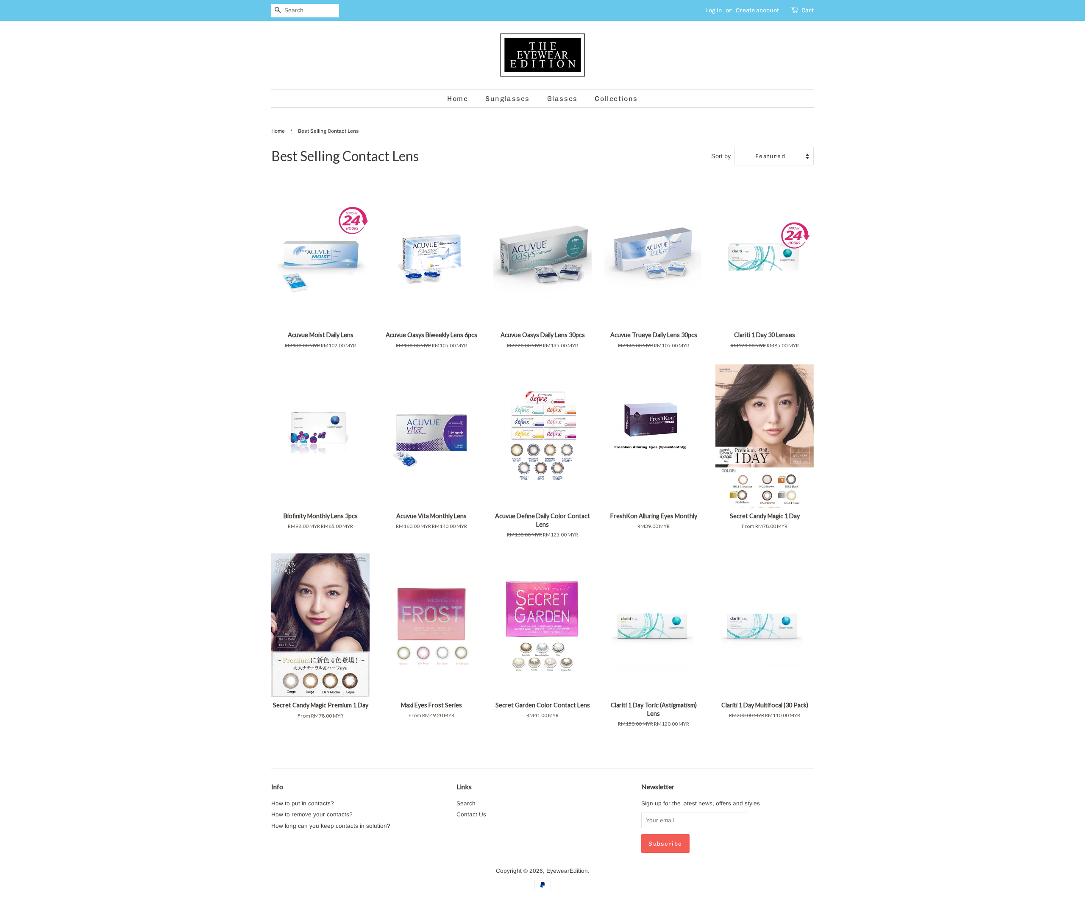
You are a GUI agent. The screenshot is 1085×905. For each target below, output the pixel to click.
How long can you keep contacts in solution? (330, 826)
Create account (757, 10)
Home (457, 99)
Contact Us (471, 814)
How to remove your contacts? (312, 814)
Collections (616, 99)
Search (466, 803)
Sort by (721, 156)
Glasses (562, 99)
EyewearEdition (567, 871)
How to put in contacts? (302, 803)
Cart (807, 10)
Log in (713, 10)
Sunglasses (507, 99)
